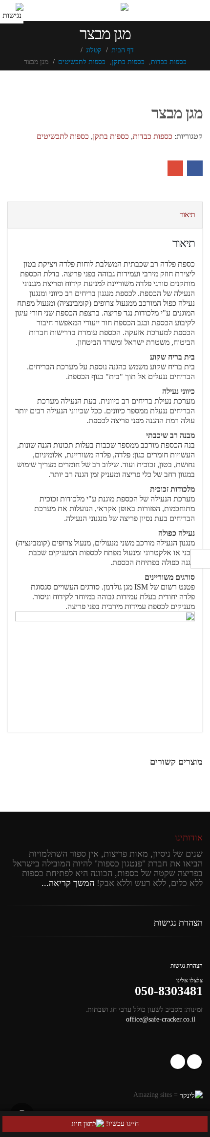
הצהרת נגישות (178, 923)
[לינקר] (191, 1094)
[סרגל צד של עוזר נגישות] (11, 11)
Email (175, 168)
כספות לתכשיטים (63, 136)
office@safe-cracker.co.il (160, 1019)
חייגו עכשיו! (121, 1123)
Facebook (195, 168)
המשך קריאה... (68, 883)
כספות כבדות (152, 136)
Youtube (177, 1061)
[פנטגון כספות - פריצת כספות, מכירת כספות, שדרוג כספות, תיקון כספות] (105, 7)
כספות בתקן (111, 136)
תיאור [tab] (187, 214)
